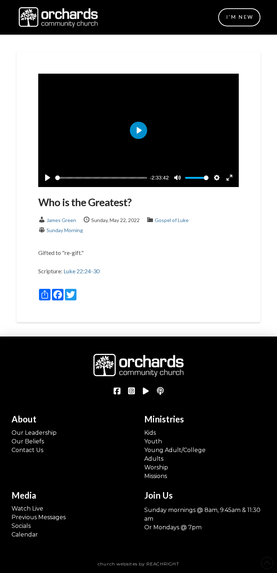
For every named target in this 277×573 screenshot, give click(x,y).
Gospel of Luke (172, 220)
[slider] (101, 177)
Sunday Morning (65, 230)
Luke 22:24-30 (81, 271)
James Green (61, 220)
